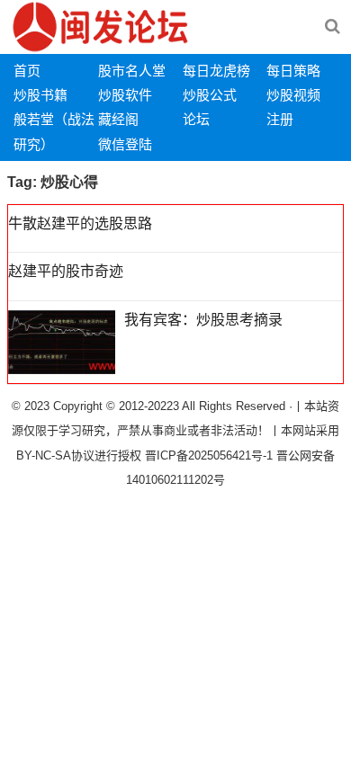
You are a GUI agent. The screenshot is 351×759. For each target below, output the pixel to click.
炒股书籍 (41, 95)
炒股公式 (210, 95)
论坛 (196, 119)
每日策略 (293, 70)
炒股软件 (125, 95)
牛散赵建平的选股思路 (80, 223)
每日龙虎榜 (216, 70)
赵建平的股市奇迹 (65, 271)
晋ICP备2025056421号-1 (210, 455)
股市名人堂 (132, 70)
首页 (27, 70)
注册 (279, 119)
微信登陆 (125, 144)
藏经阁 (118, 119)
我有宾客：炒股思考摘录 (203, 319)
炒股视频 (293, 95)
